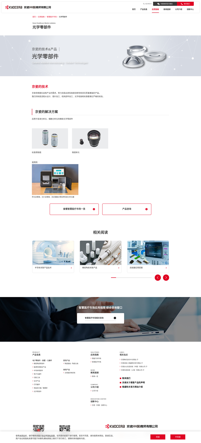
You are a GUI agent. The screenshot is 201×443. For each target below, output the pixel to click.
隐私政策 (51, 436)
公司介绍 (178, 9)
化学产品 (37, 381)
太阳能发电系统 (70, 373)
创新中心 (190, 9)
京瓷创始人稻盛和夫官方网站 (131, 363)
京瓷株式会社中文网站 (128, 359)
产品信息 (143, 9)
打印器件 (37, 384)
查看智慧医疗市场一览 (74, 209)
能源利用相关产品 (40, 367)
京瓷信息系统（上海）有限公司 (131, 370)
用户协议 (41, 436)
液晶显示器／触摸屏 (40, 388)
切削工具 (37, 377)
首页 (134, 9)
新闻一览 (95, 376)
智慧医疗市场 (52, 17)
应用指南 (155, 9)
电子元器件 (37, 374)
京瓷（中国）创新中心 (99, 405)
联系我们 (187, 4)
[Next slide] (166, 277)
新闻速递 (167, 9)
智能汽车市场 (96, 358)
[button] (113, 277)
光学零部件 (37, 391)
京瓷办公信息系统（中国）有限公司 (133, 366)
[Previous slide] (158, 277)
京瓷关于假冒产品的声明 (133, 382)
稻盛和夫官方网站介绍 (132, 387)
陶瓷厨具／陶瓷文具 (71, 363)
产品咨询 (126, 209)
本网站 (22, 436)
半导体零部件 (38, 370)
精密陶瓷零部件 (39, 363)
